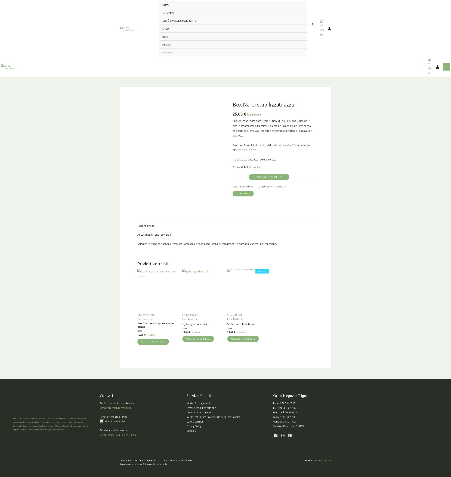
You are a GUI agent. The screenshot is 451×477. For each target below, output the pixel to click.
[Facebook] (276, 435)
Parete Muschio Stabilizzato (62, 422)
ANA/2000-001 (145, 315)
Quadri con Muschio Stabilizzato (35, 426)
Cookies (191, 430)
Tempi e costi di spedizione (201, 407)
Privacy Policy (194, 426)
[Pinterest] (290, 435)
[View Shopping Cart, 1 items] (313, 28)
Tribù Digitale (324, 460)
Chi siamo (168, 12)
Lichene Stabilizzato (37, 419)
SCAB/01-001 (246, 293)
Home (165, 5)
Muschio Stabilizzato (21, 419)
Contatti (168, 52)
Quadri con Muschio (56, 430)
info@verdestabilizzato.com (115, 407)
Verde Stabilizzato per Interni (39, 422)
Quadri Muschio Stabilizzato (56, 419)
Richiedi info (243, 193)
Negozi (166, 44)
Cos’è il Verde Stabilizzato (179, 20)
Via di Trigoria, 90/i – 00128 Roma (118, 434)
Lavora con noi (195, 421)
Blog (165, 36)
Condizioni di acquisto (199, 412)
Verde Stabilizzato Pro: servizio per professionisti (213, 417)
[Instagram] (283, 435)
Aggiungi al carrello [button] (153, 342)
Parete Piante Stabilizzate (38, 430)
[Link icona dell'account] (329, 29)
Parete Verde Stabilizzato (72, 426)
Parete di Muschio (55, 426)
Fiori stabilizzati (277, 186)
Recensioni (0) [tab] (146, 225)
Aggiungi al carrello (269, 177)
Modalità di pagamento (199, 403)
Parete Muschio (74, 419)
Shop (165, 28)
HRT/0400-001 (190, 315)
